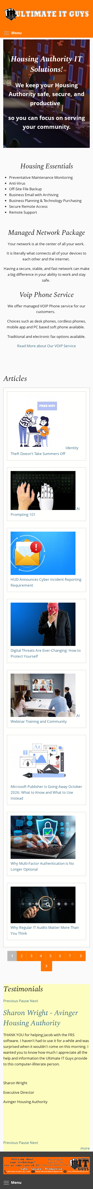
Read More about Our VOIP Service (46, 345)
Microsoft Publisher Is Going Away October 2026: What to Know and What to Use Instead (46, 792)
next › (80, 956)
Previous (10, 1000)
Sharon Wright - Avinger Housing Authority (40, 1018)
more (85, 1148)
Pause (24, 1000)
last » (46, 966)
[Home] (46, 23)
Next (34, 1000)
